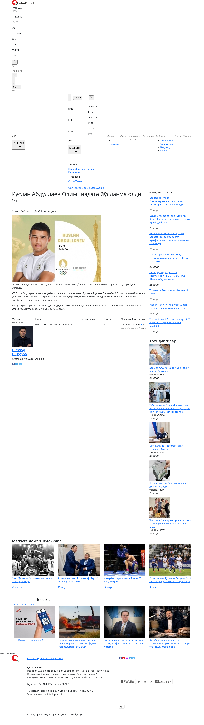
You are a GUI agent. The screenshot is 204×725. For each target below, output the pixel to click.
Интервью (74, 172)
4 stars (136, 324)
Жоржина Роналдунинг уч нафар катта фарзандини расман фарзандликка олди (170, 523)
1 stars (142, 327)
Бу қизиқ (165, 147)
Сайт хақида (74, 187)
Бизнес (86, 187)
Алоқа (93, 187)
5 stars (126, 324)
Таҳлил (79, 181)
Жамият (74, 164)
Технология (166, 140)
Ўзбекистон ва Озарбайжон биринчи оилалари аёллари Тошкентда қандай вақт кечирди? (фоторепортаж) (169, 408)
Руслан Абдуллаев (63, 324)
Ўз (14, 86)
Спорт (71, 181)
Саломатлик (166, 143)
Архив (100, 187)
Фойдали (75, 176)
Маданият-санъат (84, 169)
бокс (37, 324)
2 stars (132, 327)
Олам (71, 169)
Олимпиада (47, 324)
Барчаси (159, 197)
